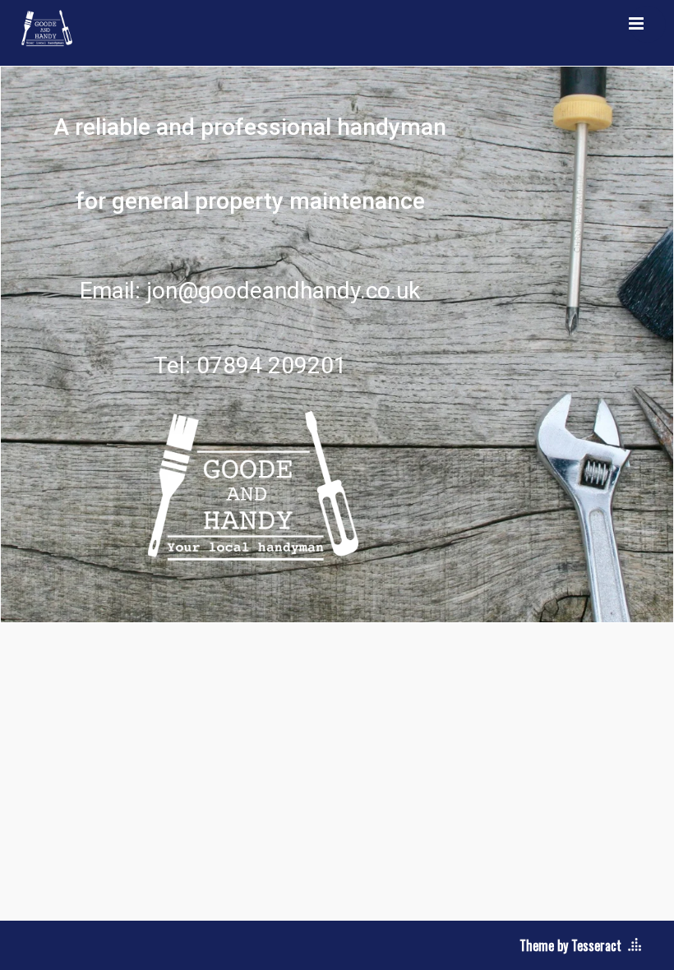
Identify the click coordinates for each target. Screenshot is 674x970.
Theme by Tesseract (570, 945)
